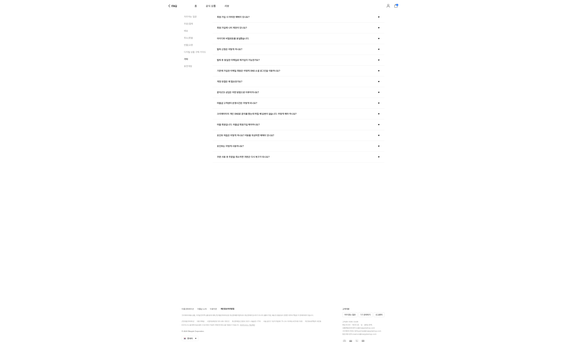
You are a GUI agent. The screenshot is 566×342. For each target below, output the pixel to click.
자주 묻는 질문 (350, 315)
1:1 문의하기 (365, 315)
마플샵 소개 (202, 309)
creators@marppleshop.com (364, 334)
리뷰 (227, 6)
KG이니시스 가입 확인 (247, 325)
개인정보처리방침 (227, 309)
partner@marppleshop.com (369, 331)
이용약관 (213, 309)
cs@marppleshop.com (365, 328)
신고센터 (379, 315)
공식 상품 (211, 6)
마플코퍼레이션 (188, 309)
